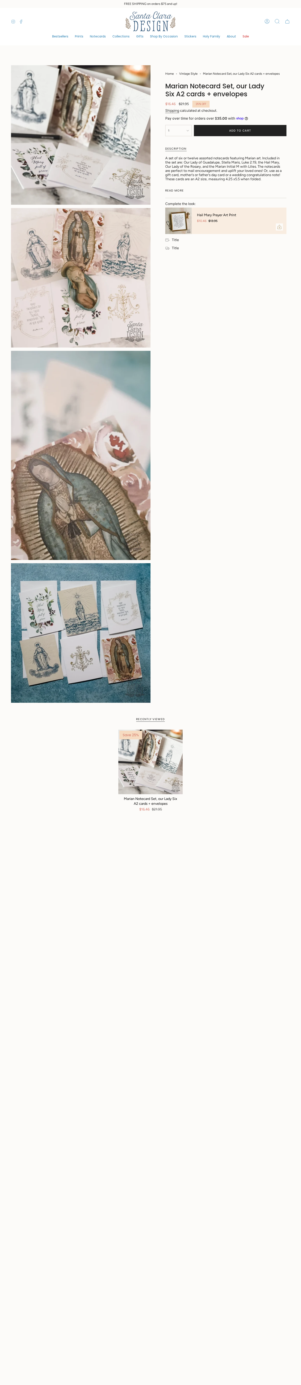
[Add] (279, 227)
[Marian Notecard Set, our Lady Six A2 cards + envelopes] (150, 762)
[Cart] (287, 21)
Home (169, 74)
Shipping (172, 110)
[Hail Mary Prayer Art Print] (178, 221)
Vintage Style (188, 74)
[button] (121, 36)
